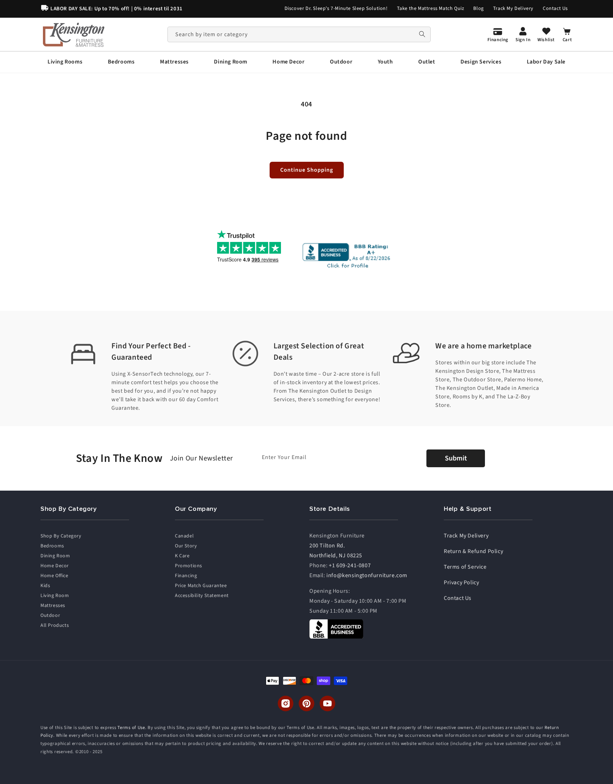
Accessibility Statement (202, 595)
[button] (64, 62)
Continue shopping (306, 170)
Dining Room (55, 555)
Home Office (54, 575)
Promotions (188, 565)
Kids (45, 585)
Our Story (186, 546)
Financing (186, 575)
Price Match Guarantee (201, 585)
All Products (54, 625)
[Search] (422, 34)
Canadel (184, 536)
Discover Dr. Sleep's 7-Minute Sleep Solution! (336, 8)
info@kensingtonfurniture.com (366, 575)
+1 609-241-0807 (350, 565)
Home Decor (54, 565)
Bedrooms (52, 546)
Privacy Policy (461, 582)
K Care (182, 555)
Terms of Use (131, 727)
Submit (456, 458)
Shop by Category (61, 536)
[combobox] (299, 34)
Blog (478, 8)
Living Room (54, 595)
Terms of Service (465, 567)
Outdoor (50, 615)
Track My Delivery (513, 8)
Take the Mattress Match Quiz (430, 8)
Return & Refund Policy (473, 551)
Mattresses (52, 605)
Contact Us (555, 8)
